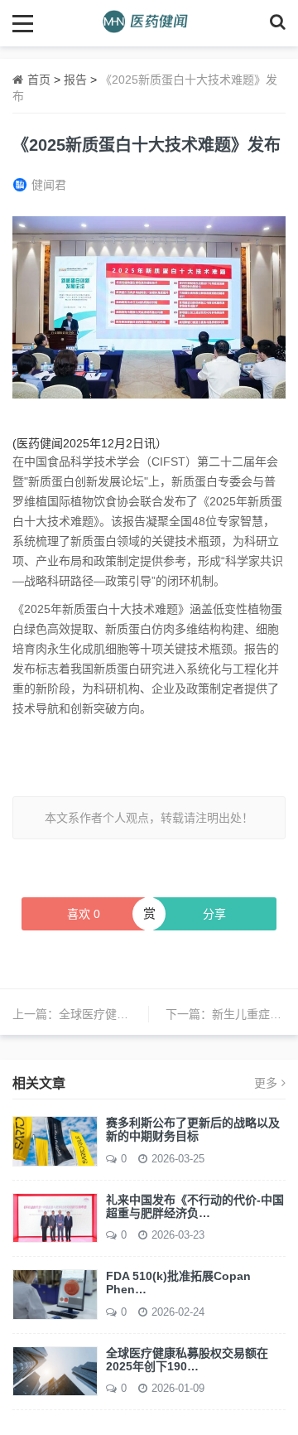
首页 (38, 79)
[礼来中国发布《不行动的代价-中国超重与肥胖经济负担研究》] (55, 1217)
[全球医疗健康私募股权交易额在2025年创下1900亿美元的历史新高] (55, 1370)
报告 (75, 79)
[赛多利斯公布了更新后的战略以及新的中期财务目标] (55, 1140)
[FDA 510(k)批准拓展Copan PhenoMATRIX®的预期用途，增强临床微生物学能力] (55, 1293)
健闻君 (48, 184)
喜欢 (83, 913)
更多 (265, 1083)
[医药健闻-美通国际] (149, 23)
